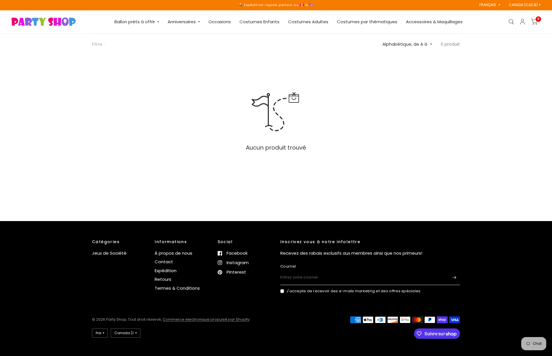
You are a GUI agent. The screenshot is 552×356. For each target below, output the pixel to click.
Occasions (219, 22)
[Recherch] (511, 21)
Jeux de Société (109, 253)
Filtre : (98, 44)
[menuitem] (136, 21)
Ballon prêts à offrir (134, 22)
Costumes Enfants (259, 22)
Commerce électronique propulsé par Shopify (206, 319)
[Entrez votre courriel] (454, 277)
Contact (164, 262)
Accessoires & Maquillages (434, 22)
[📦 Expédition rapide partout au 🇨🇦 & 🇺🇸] (276, 5)
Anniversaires (182, 22)
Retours (163, 279)
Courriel (288, 266)
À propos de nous (173, 253)
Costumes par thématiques (367, 22)
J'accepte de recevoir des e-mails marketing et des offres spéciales (353, 291)
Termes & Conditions (177, 288)
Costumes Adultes (308, 22)
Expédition (166, 271)
